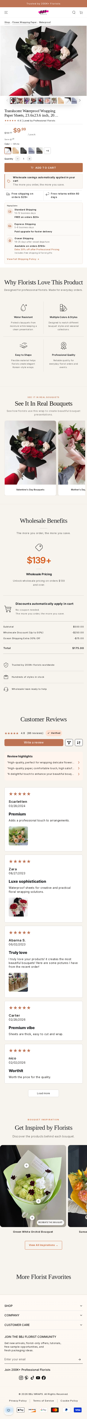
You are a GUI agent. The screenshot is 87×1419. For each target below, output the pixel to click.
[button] (73, 12)
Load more (43, 1093)
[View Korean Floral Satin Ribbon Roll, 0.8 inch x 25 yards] (32, 1217)
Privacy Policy (18, 1400)
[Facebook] (43, 1377)
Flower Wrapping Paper (24, 22)
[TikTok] (32, 1377)
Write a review (34, 742)
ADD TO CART (45, 167)
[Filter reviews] (69, 742)
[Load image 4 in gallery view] (34, 100)
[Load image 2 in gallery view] (20, 100)
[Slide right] (80, 101)
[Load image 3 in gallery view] (27, 100)
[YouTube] (38, 1377)
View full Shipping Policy (23, 259)
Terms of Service (43, 1400)
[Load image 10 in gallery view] (74, 100)
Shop (7, 22)
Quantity (8, 159)
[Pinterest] (26, 1377)
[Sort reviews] (79, 742)
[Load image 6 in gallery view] (47, 100)
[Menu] (6, 12)
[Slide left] (7, 101)
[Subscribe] (79, 1359)
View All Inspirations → (43, 1245)
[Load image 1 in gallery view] (13, 100)
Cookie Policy (69, 1400)
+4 (47, 151)
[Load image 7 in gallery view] (54, 100)
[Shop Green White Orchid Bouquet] (33, 1186)
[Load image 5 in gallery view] (40, 100)
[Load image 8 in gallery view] (61, 100)
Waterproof (45, 22)
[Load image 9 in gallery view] (68, 100)
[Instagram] (21, 1377)
